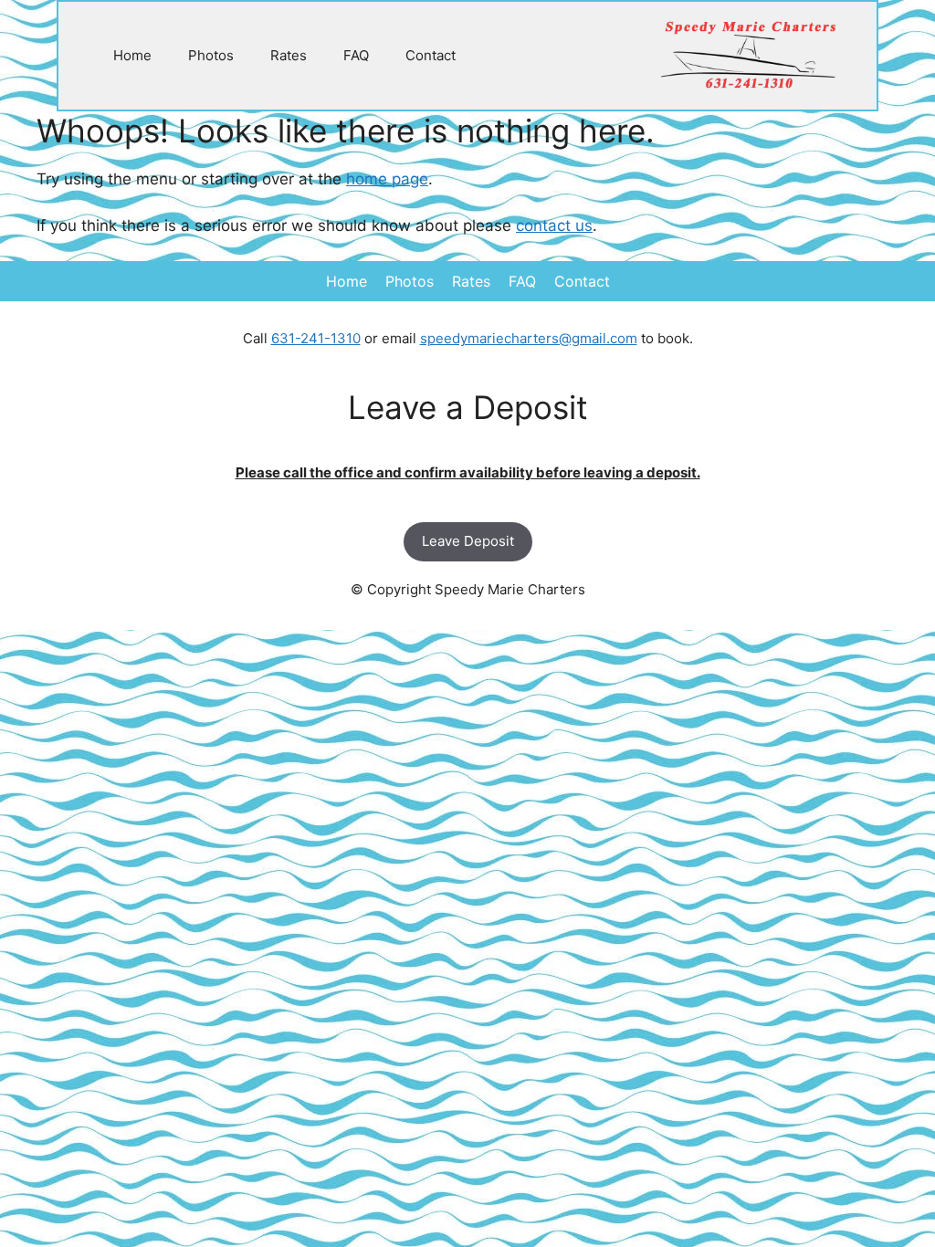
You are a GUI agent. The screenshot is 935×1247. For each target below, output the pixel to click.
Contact (430, 55)
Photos (211, 55)
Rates (288, 55)
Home (132, 55)
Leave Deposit (468, 541)
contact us (554, 225)
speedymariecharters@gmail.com (528, 338)
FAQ (356, 55)
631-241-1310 (316, 338)
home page (387, 179)
